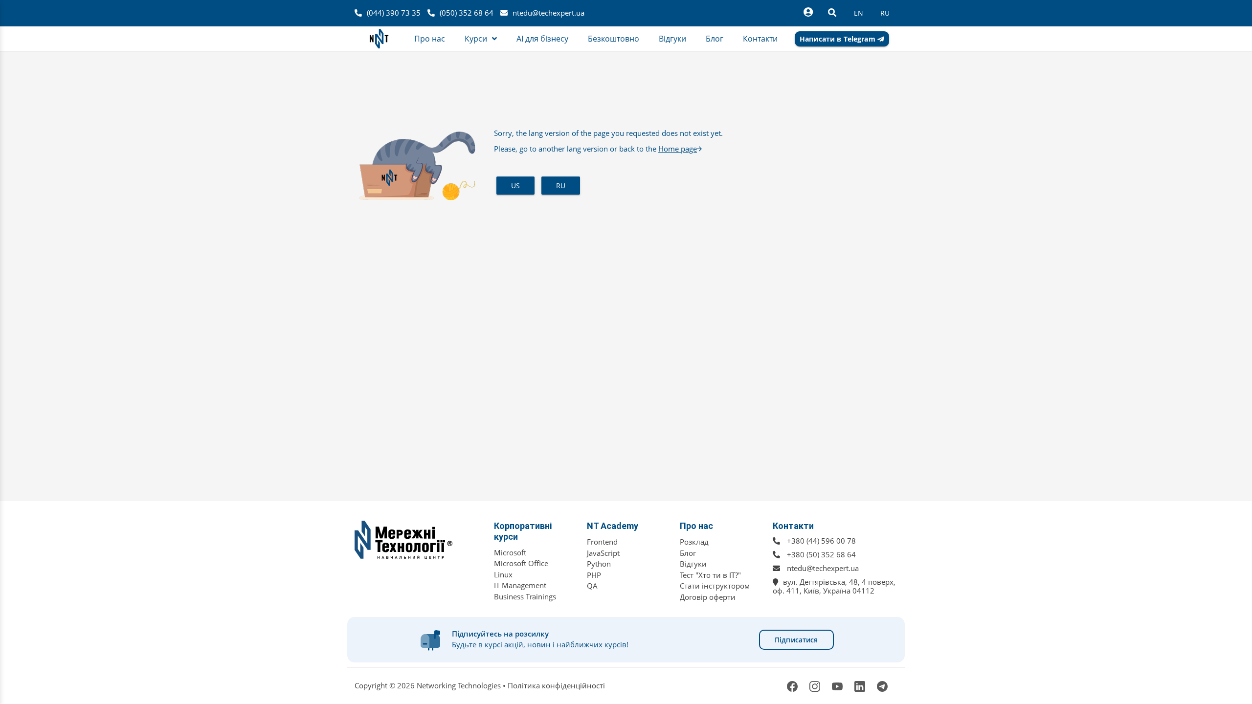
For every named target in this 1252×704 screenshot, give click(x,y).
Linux (503, 574)
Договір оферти (708, 597)
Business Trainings (525, 596)
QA (592, 586)
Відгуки (693, 564)
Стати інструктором (715, 586)
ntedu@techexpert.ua (548, 13)
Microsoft (510, 552)
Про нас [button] (429, 38)
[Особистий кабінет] (808, 12)
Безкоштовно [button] (613, 38)
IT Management (520, 585)
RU (560, 185)
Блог (688, 553)
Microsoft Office (521, 563)
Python (599, 564)
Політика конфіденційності (556, 685)
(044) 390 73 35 (394, 13)
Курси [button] (476, 38)
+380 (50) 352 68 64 (821, 554)
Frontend (602, 542)
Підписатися (796, 639)
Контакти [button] (760, 38)
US (515, 185)
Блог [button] (714, 38)
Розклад (694, 542)
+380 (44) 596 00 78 (821, 541)
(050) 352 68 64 (466, 13)
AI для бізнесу (542, 38)
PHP (594, 575)
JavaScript (603, 553)
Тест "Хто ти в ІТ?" (710, 575)
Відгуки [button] (672, 38)
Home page (677, 149)
